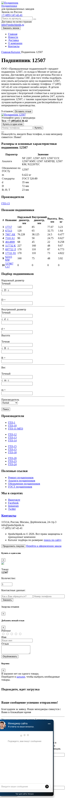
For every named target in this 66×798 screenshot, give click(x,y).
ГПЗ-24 (12, 464)
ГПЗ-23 (12, 461)
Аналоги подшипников (21, 480)
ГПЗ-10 (12, 425)
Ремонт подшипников (21, 477)
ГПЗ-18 (12, 452)
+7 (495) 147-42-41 (12, 15)
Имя (3, 637)
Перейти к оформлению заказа (43, 546)
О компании (15, 43)
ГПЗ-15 (5, 203)
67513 (8, 230)
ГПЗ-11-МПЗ (15, 428)
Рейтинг (6, 630)
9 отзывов (7, 111)
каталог (21, 676)
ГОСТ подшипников (20, 486)
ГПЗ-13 (12, 437)
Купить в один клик (13, 124)
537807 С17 (9, 265)
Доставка (13, 40)
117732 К (10, 245)
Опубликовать (10, 656)
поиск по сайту (52, 540)
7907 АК (10, 234)
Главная (12, 34)
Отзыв (5, 643)
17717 (8, 226)
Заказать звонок (11, 28)
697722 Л (10, 249)
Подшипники (9, 5)
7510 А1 (10, 238)
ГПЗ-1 (11, 422)
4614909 (10, 241)
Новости (13, 37)
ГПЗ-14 (12, 440)
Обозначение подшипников (24, 483)
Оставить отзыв (23, 111)
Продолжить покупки (13, 546)
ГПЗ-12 (12, 434)
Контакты (13, 46)
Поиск (6, 409)
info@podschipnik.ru (12, 24)
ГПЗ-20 (12, 458)
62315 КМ (8, 258)
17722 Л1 (10, 253)
